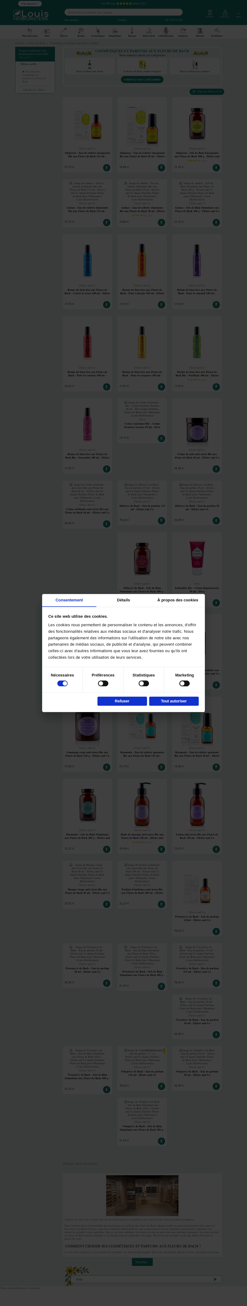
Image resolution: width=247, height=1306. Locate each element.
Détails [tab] (123, 600)
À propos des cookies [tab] (177, 600)
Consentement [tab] (69, 600)
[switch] (103, 683)
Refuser (122, 701)
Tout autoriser (174, 701)
